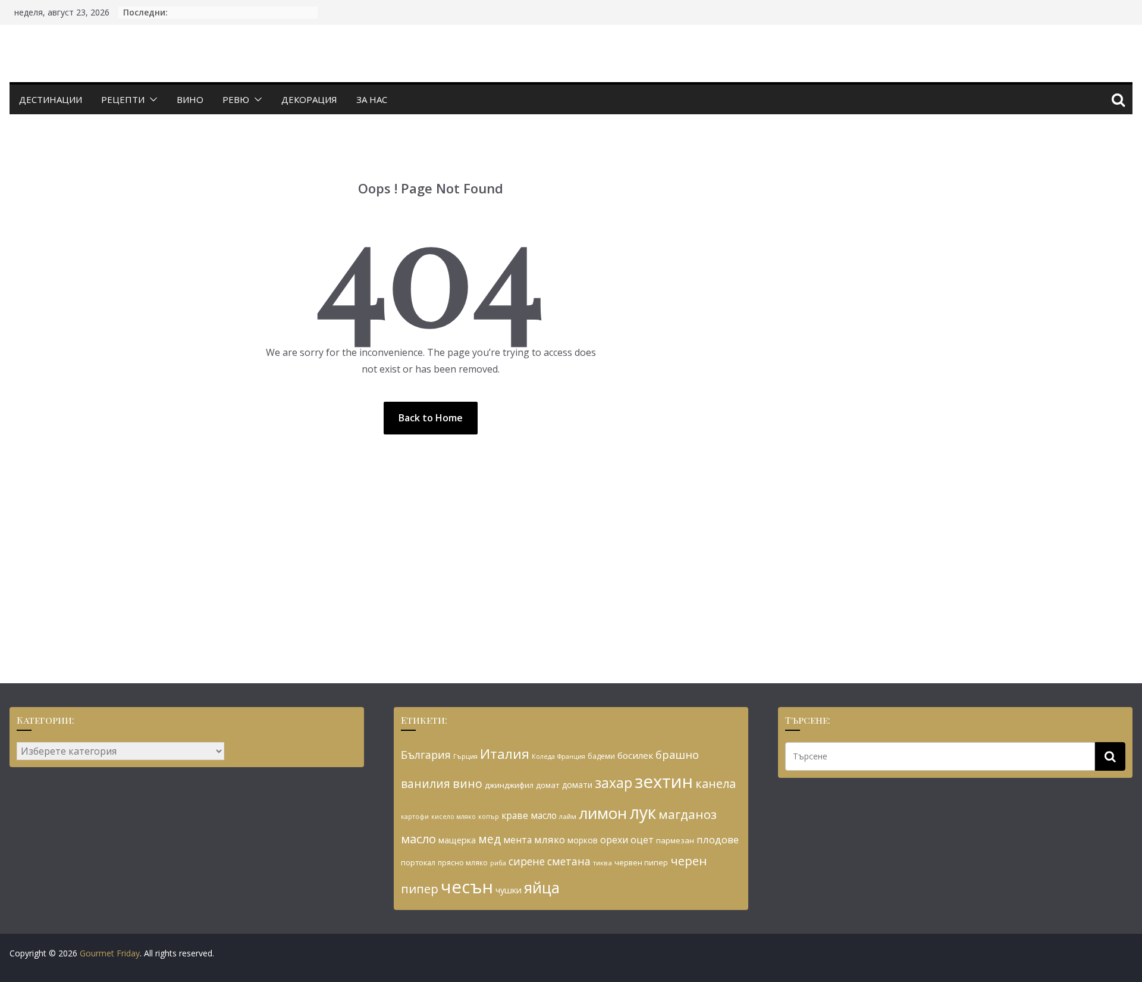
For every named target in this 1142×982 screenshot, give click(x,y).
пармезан (675, 840)
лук (642, 812)
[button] (151, 99)
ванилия (425, 783)
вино (467, 783)
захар (613, 782)
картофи (415, 816)
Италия (504, 754)
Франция (571, 756)
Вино (190, 99)
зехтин (664, 781)
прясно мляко (463, 863)
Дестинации (50, 99)
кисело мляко (453, 816)
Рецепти (123, 99)
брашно (677, 755)
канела (715, 783)
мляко (549, 839)
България (426, 755)
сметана (569, 861)
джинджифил (509, 785)
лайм (567, 816)
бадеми (601, 756)
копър (488, 816)
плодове (718, 839)
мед (489, 839)
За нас (371, 99)
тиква (602, 862)
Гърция (465, 756)
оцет (642, 839)
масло (418, 838)
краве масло (529, 815)
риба (498, 862)
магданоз (687, 814)
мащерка (457, 840)
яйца (542, 887)
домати (577, 784)
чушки (508, 890)
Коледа (543, 756)
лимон (603, 813)
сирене (527, 861)
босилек (635, 755)
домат (548, 785)
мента (517, 839)
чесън (467, 887)
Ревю (235, 99)
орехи (614, 839)
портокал (418, 862)
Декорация (309, 99)
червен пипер (641, 862)
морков (582, 840)
